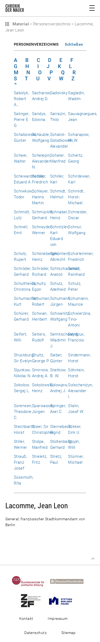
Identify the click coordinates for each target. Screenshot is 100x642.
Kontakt (26, 618)
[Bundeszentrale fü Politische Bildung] (30, 581)
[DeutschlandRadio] (69, 581)
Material (20, 24)
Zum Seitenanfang (93, 559)
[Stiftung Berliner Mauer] (62, 600)
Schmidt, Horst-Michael (76, 197)
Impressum (57, 618)
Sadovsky (59, 92)
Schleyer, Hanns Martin (40, 197)
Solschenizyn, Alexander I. (80, 391)
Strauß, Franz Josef (20, 462)
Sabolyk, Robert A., (21, 98)
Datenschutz (35, 633)
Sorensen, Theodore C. (23, 411)
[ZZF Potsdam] (33, 600)
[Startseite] (14, 9)
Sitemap (68, 633)
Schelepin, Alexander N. (41, 161)
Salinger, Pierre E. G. (22, 119)
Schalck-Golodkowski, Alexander (62, 140)
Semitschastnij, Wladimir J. (64, 340)
